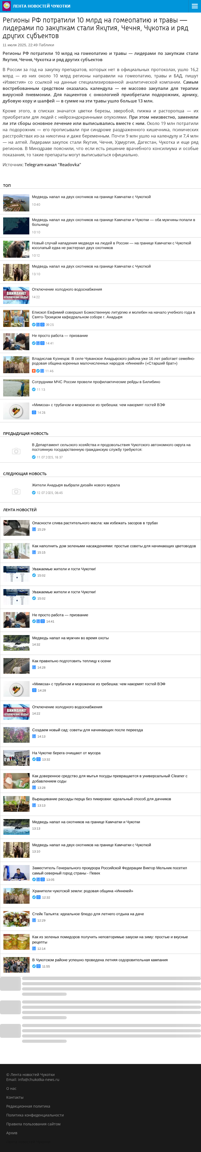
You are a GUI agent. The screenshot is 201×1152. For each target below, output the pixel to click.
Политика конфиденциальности (35, 1115)
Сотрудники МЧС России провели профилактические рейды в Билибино (96, 382)
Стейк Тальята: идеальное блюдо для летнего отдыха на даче (88, 914)
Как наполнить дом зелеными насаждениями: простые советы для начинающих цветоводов (114, 546)
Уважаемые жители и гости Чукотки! (64, 569)
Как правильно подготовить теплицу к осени (71, 661)
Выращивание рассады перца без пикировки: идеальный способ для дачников (101, 799)
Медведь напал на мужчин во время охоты (70, 638)
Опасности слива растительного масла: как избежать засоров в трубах (95, 523)
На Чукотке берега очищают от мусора (66, 753)
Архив (11, 1132)
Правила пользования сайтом (33, 1123)
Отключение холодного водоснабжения (67, 289)
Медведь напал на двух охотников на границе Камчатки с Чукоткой (91, 197)
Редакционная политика (28, 1106)
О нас (11, 1088)
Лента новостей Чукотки (28, 1141)
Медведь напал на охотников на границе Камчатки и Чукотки (86, 822)
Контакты (15, 1097)
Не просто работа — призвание (60, 335)
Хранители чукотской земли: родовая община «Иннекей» (82, 891)
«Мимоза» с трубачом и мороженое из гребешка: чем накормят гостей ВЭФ (98, 405)
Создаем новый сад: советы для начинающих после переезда (87, 730)
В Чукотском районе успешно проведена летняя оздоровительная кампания (100, 960)
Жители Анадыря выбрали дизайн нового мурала (76, 485)
